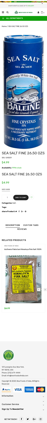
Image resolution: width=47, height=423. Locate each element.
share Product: (8, 211)
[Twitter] (16, 211)
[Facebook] (20, 211)
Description (13, 225)
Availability (6, 168)
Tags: (4, 207)
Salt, (14, 203)
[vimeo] (26, 211)
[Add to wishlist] (31, 197)
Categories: (7, 203)
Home (4, 26)
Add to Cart (20, 197)
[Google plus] (22, 211)
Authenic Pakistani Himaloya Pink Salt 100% (22, 249)
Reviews (22, 229)
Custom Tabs (31, 225)
